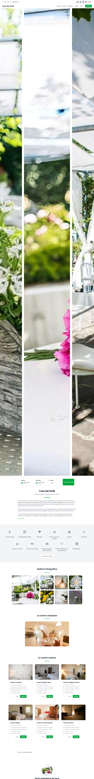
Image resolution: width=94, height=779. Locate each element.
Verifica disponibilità (68, 482)
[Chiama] (77, 2)
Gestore (76, 6)
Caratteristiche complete (47, 556)
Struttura (59, 6)
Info (17, 696)
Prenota (88, 6)
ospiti (51, 480)
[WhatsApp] (80, 2)
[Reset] (48, 480)
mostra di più (21, 518)
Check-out (38, 480)
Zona (81, 6)
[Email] (83, 2)
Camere (64, 6)
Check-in (23, 480)
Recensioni (70, 6)
